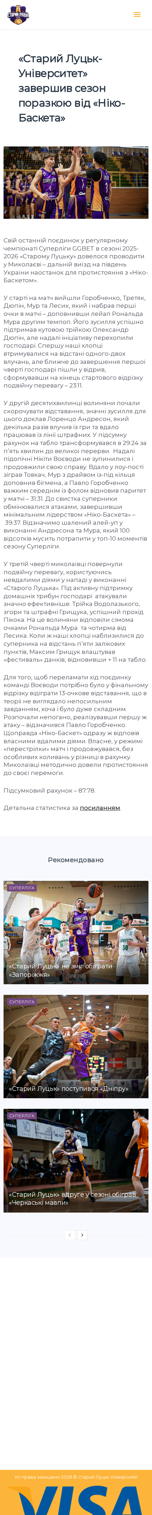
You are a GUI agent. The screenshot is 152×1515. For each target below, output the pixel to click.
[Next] (82, 1235)
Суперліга (22, 887)
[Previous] (69, 1235)
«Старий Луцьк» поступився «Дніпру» (69, 1089)
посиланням (100, 807)
